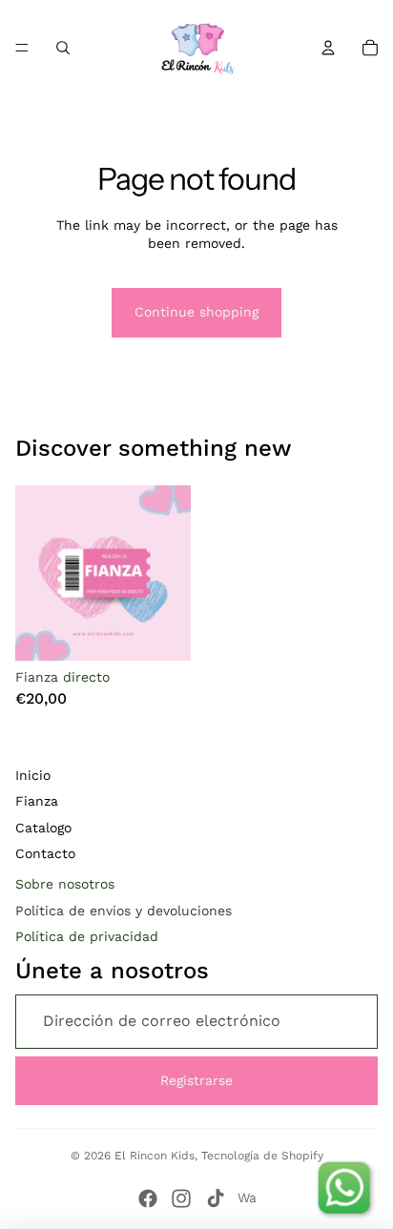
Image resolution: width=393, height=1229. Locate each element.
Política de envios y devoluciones (123, 910)
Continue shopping (196, 311)
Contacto (45, 853)
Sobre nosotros (64, 883)
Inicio (33, 775)
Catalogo (43, 827)
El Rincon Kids (154, 1155)
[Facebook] (147, 1198)
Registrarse (196, 1080)
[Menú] (22, 48)
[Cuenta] (328, 48)
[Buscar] (63, 48)
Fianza (36, 801)
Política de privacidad (86, 936)
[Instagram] (181, 1198)
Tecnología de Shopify (262, 1155)
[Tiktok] (215, 1198)
